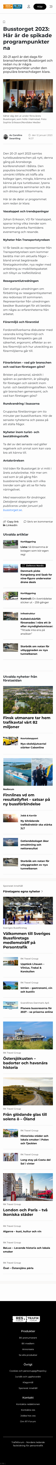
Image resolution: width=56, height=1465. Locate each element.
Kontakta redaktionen (28, 1404)
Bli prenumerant (28, 1337)
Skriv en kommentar (40, 521)
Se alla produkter (28, 1355)
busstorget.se (12, 510)
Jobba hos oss (28, 1415)
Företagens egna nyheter (21, 891)
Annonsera (28, 1349)
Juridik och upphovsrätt (28, 1376)
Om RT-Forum (28, 1421)
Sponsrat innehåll (28, 1388)
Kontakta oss (28, 1410)
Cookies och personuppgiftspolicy (28, 1370)
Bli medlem (28, 1343)
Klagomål (28, 1382)
